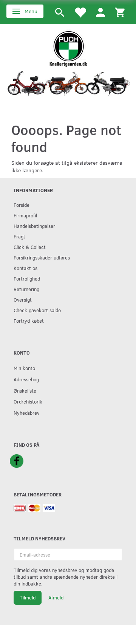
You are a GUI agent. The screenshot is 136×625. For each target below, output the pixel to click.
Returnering (26, 289)
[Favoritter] (80, 12)
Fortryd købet (29, 320)
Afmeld (55, 597)
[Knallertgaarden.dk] (68, 47)
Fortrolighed (27, 278)
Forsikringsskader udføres (42, 257)
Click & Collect (30, 247)
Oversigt (23, 299)
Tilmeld (28, 597)
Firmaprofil (25, 215)
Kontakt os (25, 268)
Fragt (19, 236)
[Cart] (119, 12)
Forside (21, 205)
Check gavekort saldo (37, 310)
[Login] (100, 12)
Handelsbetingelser (34, 226)
